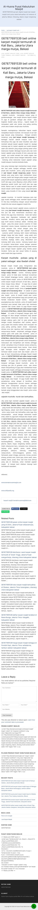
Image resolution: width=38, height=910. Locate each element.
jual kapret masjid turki (13, 30)
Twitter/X (24, 508)
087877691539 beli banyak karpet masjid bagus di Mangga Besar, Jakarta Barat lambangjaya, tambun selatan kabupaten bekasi (18, 788)
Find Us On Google (6, 815)
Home (3, 30)
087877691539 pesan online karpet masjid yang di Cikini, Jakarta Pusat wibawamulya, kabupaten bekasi (17, 524)
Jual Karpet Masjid (6, 819)
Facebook (15, 508)
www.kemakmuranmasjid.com (11, 482)
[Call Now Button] (33, 906)
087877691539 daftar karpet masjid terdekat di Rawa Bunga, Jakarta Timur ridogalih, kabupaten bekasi (19, 617)
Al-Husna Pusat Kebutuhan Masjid (19, 8)
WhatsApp (6, 511)
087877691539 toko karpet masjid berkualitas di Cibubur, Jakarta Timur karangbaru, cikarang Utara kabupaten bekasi (19, 587)
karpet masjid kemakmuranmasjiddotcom (17, 500)
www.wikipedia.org (7, 490)
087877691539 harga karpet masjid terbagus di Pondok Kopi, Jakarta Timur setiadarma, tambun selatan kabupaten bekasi (19, 645)
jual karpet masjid (18, 55)
